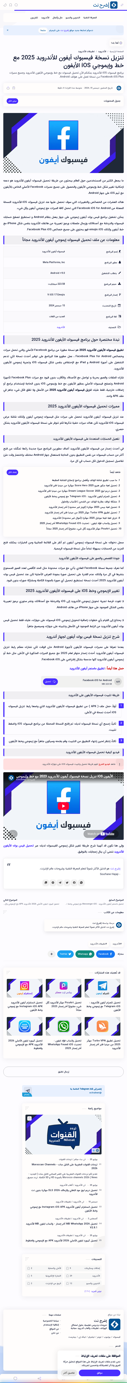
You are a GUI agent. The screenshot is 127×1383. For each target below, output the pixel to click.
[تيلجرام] (91, 1337)
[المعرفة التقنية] (90, 18)
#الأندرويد (117, 944)
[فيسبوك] (116, 1337)
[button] (4, 4)
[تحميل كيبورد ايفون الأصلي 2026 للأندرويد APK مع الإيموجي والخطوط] (24, 1026)
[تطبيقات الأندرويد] (63, 1201)
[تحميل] (50, 681)
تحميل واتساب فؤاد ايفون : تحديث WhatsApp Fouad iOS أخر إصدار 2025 (64, 1044)
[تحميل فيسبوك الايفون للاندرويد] (63, 143)
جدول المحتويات (112, 101)
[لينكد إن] (82, 1337)
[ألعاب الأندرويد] (66, 1185)
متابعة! (43, 30)
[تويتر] (99, 1337)
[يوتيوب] (107, 1337)
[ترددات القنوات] (65, 1159)
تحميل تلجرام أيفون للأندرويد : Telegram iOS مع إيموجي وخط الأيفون (103, 1006)
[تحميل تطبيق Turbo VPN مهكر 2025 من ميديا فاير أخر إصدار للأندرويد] (102, 1026)
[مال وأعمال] (57, 18)
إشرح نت (64, 30)
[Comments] (15, 1378)
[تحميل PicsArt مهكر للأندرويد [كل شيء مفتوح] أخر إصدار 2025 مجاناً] (64, 988)
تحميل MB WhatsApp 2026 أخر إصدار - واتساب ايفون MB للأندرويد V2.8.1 (61, 1226)
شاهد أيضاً (115, 472)
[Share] (39, 1378)
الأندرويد (61, 327)
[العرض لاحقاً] (13, 87)
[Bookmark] (10, 4)
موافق (99, 1373)
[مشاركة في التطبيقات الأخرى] (52, 954)
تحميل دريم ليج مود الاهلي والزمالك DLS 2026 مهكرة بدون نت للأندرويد (64, 1192)
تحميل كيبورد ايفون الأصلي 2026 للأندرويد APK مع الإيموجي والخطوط (25, 1044)
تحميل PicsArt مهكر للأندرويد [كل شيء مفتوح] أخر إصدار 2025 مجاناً (63, 1006)
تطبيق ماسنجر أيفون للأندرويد (87, 668)
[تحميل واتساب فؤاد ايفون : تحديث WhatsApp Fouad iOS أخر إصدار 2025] (64, 1026)
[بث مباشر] (77, 1159)
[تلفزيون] (34, 18)
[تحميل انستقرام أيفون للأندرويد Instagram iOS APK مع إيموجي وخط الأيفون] (24, 988)
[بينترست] (72, 1337)
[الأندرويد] (45, 18)
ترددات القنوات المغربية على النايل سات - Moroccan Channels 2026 (64, 1166)
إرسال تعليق (63, 1072)
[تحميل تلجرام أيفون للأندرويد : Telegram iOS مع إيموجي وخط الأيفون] (102, 988)
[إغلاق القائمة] (8, 30)
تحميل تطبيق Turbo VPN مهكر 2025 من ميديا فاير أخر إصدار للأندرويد (103, 1044)
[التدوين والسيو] (73, 18)
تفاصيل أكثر (69, 1373)
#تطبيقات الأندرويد (98, 944)
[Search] (16, 4)
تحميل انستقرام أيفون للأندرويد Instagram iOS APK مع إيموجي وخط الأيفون (25, 1006)
